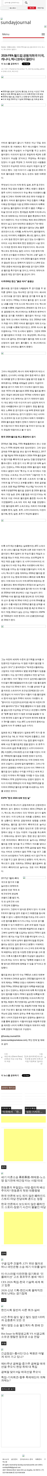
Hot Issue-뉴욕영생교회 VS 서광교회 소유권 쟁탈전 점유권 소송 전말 (23, 1335)
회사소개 (5, 1459)
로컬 (4, 1343)
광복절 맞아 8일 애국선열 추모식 (21, 1372)
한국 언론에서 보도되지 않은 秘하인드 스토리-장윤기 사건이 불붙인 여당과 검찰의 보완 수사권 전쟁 (23, 1207)
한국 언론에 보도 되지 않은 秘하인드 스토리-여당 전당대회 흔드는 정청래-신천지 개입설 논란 (23, 1199)
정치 (4, 1167)
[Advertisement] (24, 1119)
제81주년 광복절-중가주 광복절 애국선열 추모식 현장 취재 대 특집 (23, 1365)
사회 (4, 1300)
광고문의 (14, 1459)
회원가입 (40, 8)
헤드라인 (15, 71)
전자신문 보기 (8, 1389)
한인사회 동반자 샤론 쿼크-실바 (20, 1310)
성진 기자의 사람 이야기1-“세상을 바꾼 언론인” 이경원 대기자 (36, 1111)
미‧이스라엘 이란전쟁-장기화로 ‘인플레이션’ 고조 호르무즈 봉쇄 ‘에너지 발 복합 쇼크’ (22, 1277)
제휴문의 (38, 1459)
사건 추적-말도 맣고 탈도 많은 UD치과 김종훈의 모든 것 (23, 1319)
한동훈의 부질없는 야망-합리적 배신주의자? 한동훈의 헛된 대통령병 (23, 1189)
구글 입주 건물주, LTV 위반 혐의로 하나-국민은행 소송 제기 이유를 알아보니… (23, 1267)
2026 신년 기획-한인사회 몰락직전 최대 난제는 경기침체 (22, 1292)
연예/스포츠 (11, 47)
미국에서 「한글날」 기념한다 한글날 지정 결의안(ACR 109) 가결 (12, 1111)
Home (3, 47)
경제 (4, 1253)
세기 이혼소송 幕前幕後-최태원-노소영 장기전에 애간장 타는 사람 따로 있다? (23, 1180)
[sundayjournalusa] (16, 21)
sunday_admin (39, 69)
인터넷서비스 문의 (26, 1459)
